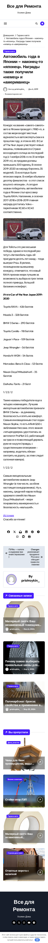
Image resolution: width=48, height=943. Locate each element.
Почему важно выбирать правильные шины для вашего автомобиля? (22, 665)
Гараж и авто (9, 51)
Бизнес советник (15, 779)
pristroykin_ (30, 580)
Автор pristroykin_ (16, 89)
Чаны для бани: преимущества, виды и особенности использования (19, 765)
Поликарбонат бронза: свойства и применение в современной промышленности (23, 707)
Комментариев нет (13, 94)
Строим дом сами (15, 853)
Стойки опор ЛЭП (16, 799)
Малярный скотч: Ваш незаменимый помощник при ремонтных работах (22, 625)
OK (37, 940)
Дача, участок (13, 742)
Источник (8, 515)
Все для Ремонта (24, 6)
